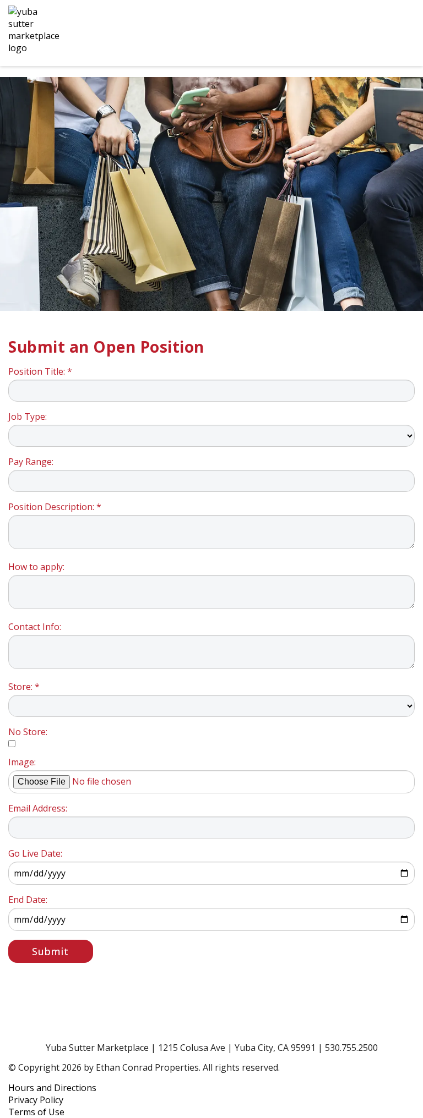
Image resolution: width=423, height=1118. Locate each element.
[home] (184, 33)
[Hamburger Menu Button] (395, 33)
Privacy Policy (35, 1100)
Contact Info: (34, 627)
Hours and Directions (52, 1088)
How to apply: (36, 567)
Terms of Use (36, 1112)
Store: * (24, 687)
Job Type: (27, 416)
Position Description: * (54, 507)
